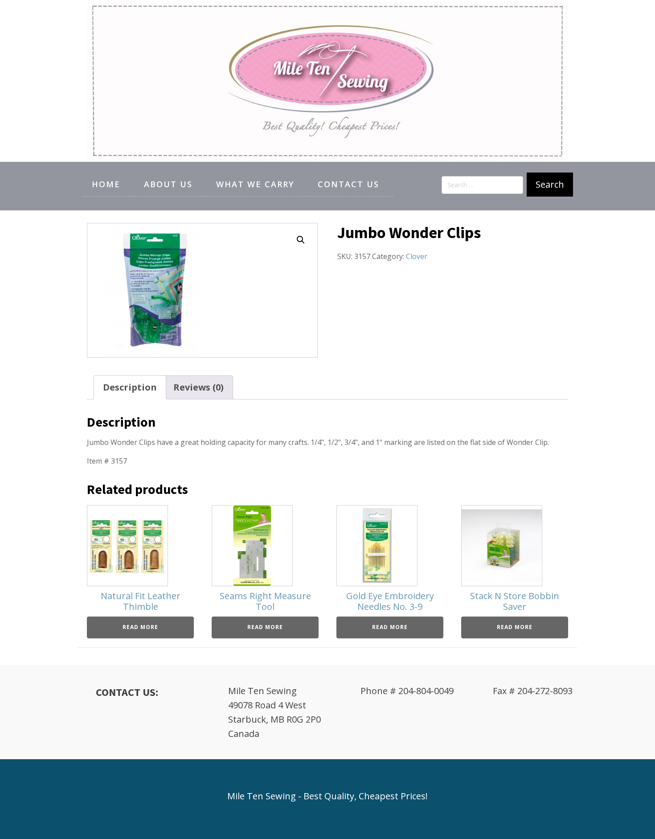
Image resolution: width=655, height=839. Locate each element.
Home (106, 184)
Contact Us (348, 184)
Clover (416, 256)
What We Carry (255, 184)
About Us (168, 184)
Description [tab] (130, 387)
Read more (140, 627)
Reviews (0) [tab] (198, 387)
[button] (301, 240)
